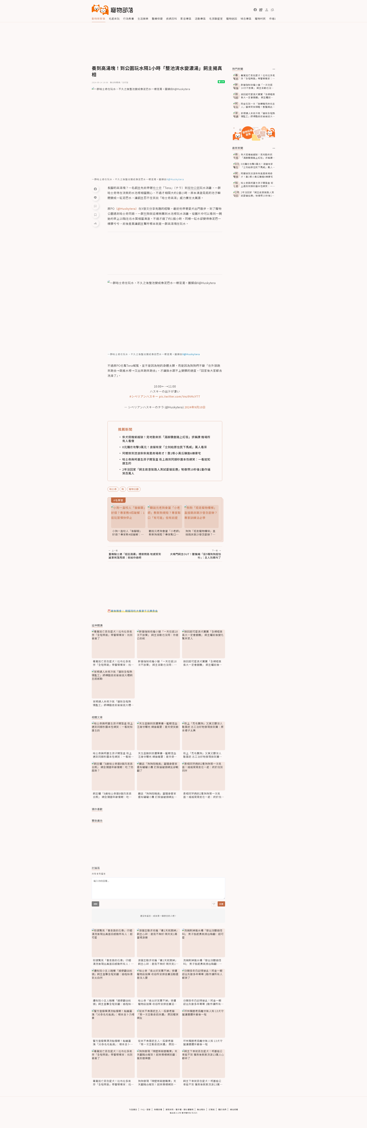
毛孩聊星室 (216, 18)
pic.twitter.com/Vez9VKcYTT (179, 396)
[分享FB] (95, 188)
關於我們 (222, 1109)
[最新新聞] (274, 148)
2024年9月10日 (195, 407)
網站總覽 (234, 1109)
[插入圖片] (213, 904)
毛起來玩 (114, 18)
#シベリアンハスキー (143, 396)
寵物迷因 (231, 18)
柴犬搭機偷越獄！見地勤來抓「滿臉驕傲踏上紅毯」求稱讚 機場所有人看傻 (166, 439)
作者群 (273, 18)
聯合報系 (201, 1109)
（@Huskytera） (126, 208)
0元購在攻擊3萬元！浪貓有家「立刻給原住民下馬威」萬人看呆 (164, 447)
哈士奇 (113, 489)
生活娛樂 (142, 18)
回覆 (221, 903)
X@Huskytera (175, 179)
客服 (149, 1109)
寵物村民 (260, 18)
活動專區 (200, 18)
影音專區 (185, 18)
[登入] (266, 10)
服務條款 (170, 1109)
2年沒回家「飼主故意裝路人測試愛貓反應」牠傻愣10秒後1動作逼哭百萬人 (166, 471)
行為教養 (128, 18)
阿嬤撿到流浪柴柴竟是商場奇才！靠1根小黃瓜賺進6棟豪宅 (161, 453)
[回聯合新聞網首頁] (100, 10)
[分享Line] (95, 197)
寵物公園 (134, 489)
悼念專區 (246, 18)
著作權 (179, 1109)
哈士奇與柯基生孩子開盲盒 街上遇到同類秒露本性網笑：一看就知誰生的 (166, 461)
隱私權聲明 (189, 1109)
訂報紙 (212, 1109)
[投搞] (261, 9)
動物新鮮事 (98, 18)
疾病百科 (171, 18)
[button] (255, 9)
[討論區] (95, 206)
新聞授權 (158, 1109)
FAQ (143, 1109)
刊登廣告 (133, 1109)
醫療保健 (157, 18)
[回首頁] (112, 10)
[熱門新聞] (274, 69)
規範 (95, 903)
